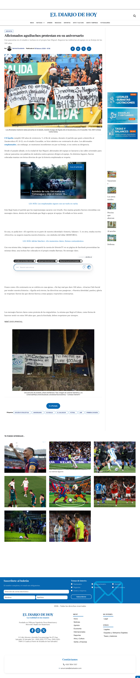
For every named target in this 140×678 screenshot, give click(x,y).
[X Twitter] (83, 49)
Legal (106, 619)
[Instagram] (38, 630)
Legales (107, 629)
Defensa (110, 244)
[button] (134, 15)
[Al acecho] (111, 224)
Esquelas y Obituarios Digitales (116, 633)
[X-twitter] (43, 630)
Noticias (77, 622)
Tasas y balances (110, 636)
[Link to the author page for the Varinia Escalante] (9, 48)
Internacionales (100, 584)
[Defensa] (111, 238)
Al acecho (111, 231)
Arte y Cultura (79, 638)
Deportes (97, 587)
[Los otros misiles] (111, 190)
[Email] (78, 49)
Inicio (76, 619)
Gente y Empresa (80, 642)
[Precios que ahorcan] (111, 206)
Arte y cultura (120, 587)
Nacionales (77, 584)
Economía (77, 629)
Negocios (76, 587)
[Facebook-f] (32, 630)
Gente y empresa (79, 591)
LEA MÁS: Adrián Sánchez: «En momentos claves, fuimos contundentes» (53, 241)
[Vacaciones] (111, 174)
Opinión (118, 584)
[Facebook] (73, 49)
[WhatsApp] (89, 49)
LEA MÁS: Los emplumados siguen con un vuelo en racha (53, 203)
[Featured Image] (115, 472)
